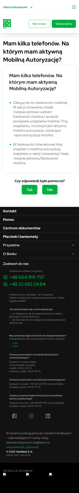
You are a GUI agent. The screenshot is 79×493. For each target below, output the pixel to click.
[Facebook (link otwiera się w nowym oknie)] (14, 416)
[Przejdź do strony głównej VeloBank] (7, 23)
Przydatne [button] (11, 245)
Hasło (15, 346)
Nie (50, 189)
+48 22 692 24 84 (27, 284)
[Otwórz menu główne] (74, 7)
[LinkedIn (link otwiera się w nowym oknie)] (48, 416)
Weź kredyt (39, 24)
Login (15, 342)
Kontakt (9, 211)
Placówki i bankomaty (20, 236)
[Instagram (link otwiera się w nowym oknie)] (31, 416)
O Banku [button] (9, 254)
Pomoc (8, 219)
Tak (29, 189)
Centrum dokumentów (21, 228)
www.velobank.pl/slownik (22, 447)
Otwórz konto (64, 24)
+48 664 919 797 (26, 277)
